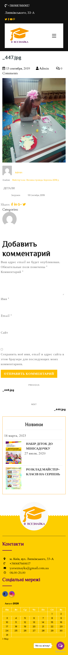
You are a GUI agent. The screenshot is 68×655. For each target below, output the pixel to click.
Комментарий (12, 272)
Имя (5, 299)
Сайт (4, 332)
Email (6, 316)
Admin (44, 68)
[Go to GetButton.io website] (60, 652)
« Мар (5, 638)
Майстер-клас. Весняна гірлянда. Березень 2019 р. (35, 180)
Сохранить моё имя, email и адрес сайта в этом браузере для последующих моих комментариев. (32, 359)
